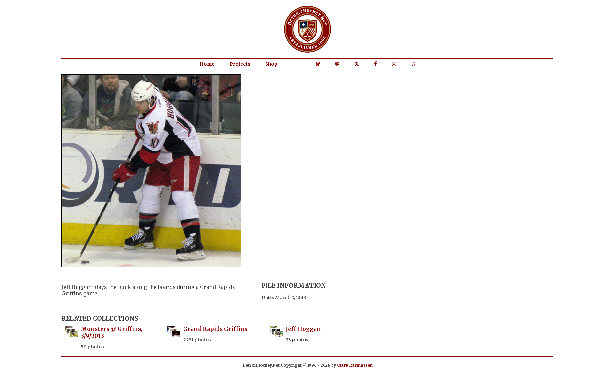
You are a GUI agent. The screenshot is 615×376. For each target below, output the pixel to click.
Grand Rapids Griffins (215, 328)
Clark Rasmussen (355, 365)
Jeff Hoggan (303, 328)
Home (207, 64)
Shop (271, 64)
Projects (240, 64)
